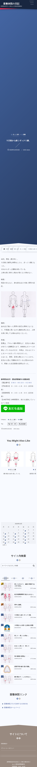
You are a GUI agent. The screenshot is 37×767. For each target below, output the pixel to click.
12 (3, 536)
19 (3, 539)
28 (13, 542)
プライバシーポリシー (7, 748)
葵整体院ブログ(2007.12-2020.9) (16, 704)
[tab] (5, 578)
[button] (31, 3)
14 (13, 536)
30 (23, 542)
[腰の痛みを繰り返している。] (12, 459)
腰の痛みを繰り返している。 (12, 473)
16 (23, 536)
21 (13, 539)
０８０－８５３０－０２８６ (21, 383)
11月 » (5, 545)
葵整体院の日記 (11, 4)
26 (3, 542)
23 (23, 539)
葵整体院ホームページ (12, 707)
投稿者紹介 (4, 743)
